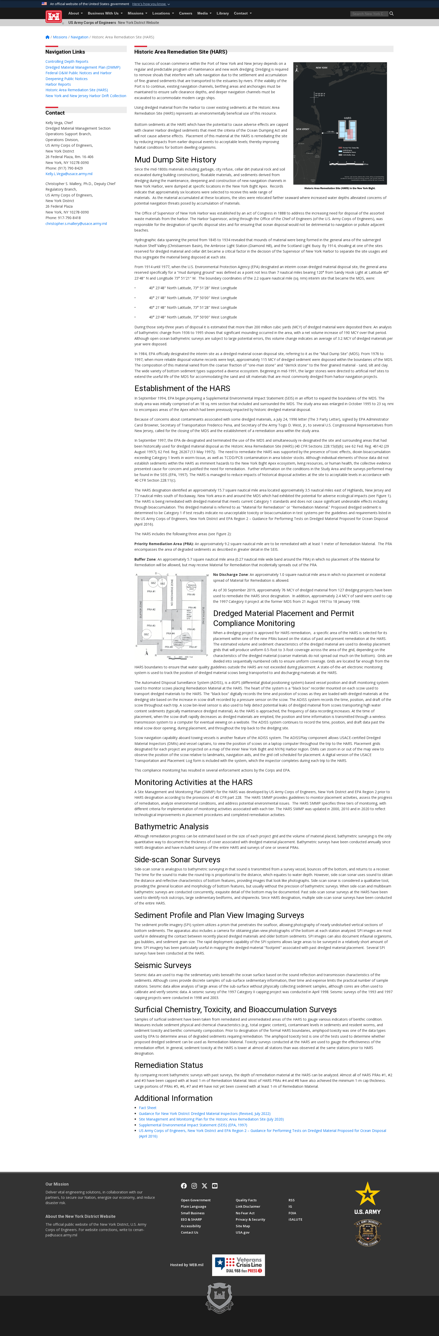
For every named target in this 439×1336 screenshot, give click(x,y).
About (74, 13)
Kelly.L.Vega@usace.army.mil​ (69, 173)
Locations (161, 13)
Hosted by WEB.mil (186, 1264)
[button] (151, 4)
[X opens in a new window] (204, 1185)
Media (203, 13)
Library (223, 13)
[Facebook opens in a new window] (184, 1185)
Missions (136, 13)
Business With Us (104, 13)
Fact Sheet (147, 1107)
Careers (185, 13)
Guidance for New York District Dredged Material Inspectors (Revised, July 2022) (206, 1113)
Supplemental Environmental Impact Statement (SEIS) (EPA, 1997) (193, 1125)
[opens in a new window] (194, 1185)
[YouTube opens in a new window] (214, 1185)
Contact (241, 13)
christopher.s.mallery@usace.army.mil (76, 223)
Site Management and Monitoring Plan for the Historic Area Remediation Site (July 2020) (211, 1119)
